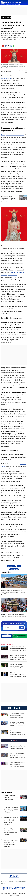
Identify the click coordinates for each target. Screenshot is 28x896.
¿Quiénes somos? (5, 893)
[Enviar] (21, 627)
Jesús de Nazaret (14, 569)
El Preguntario (6, 17)
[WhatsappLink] (14, 635)
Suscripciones (22, 893)
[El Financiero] (10, 3)
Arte (19, 566)
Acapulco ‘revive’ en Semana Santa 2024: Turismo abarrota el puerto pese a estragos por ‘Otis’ (13, 592)
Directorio (14, 893)
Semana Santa (6, 78)
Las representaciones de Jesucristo (12, 135)
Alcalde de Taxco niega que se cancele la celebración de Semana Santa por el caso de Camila (13, 616)
